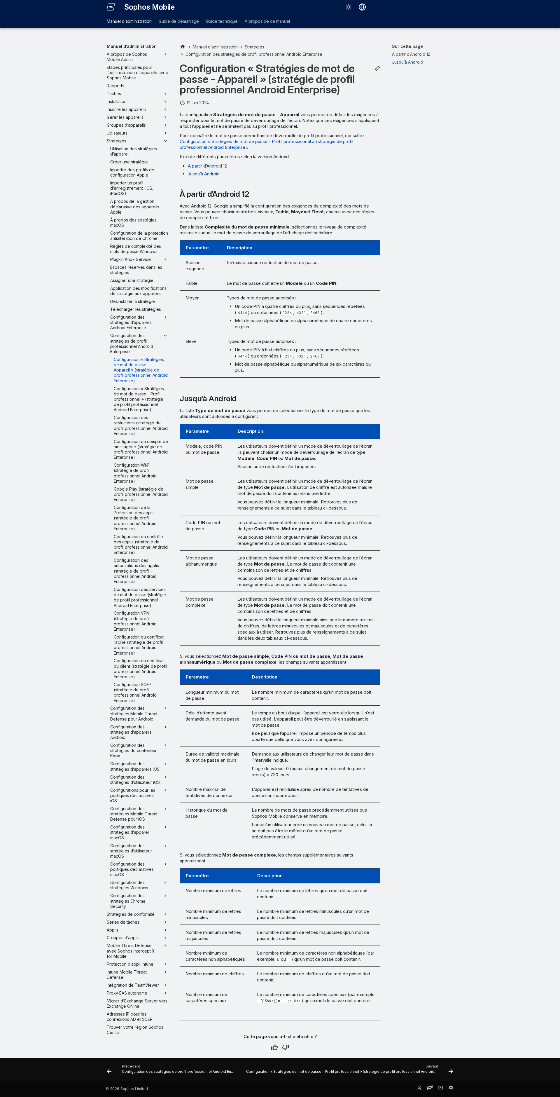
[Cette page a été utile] (274, 1047)
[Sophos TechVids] (440, 1088)
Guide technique (222, 21)
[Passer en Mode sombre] (348, 7)
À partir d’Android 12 (207, 166)
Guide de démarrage (179, 21)
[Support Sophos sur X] (419, 1088)
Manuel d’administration (129, 21)
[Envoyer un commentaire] (451, 1088)
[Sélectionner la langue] (362, 7)
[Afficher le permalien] (377, 68)
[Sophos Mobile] (110, 7)
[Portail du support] (430, 1088)
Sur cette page (407, 46)
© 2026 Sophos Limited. (127, 1088)
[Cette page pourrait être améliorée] (285, 1047)
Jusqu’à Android (204, 174)
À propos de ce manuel (267, 21)
